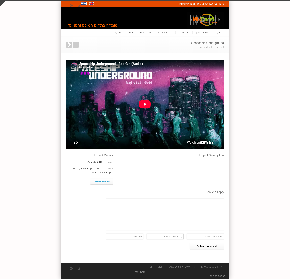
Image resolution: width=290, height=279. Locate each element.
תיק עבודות (184, 32)
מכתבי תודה (145, 32)
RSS (69, 4)
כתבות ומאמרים (164, 32)
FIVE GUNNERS (156, 267)
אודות (130, 32)
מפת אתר (140, 272)
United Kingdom (92, 5)
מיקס (218, 32)
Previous (76, 45)
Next (69, 45)
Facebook (76, 4)
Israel (85, 5)
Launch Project (102, 181)
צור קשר (117, 32)
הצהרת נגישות (218, 276)
